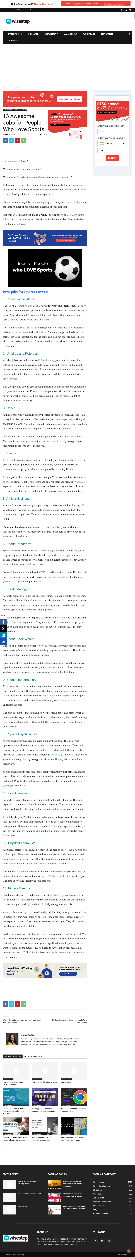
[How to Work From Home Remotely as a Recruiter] (45, 1126)
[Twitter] (11, 140)
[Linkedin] (126, 10)
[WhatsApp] (23, 140)
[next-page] (8, 1145)
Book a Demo (29, 10)
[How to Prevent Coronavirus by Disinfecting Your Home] (74, 1126)
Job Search (33, 34)
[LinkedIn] (3, 635)
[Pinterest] (17, 140)
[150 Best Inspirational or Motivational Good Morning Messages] (54, 1184)
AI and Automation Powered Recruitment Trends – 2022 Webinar (14, 1111)
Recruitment (51, 34)
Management (70, 34)
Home (5, 87)
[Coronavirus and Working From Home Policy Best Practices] (16, 1126)
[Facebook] (121, 10)
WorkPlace (89, 34)
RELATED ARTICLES (12, 1057)
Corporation (66, 1082)
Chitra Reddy (10, 134)
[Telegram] (130, 10)
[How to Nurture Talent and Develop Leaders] (16, 1071)
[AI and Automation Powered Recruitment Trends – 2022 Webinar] (16, 1097)
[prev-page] (4, 1145)
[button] (129, 34)
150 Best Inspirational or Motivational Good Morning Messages (73, 1183)
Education (13, 40)
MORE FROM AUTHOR (33, 1057)
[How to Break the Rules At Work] (45, 1071)
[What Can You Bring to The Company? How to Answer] (54, 1197)
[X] (3, 628)
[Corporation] (74, 1071)
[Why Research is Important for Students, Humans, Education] (54, 1209)
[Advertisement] (84, 21)
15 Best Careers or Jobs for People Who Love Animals (69, 1021)
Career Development (20, 110)
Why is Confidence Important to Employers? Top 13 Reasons (22, 1021)
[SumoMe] (3, 641)
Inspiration (107, 34)
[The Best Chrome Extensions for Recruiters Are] (74, 1097)
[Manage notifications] (129, 1251)
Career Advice (15, 34)
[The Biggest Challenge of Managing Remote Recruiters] (45, 1097)
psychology (57, 754)
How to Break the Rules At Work (44, 1082)
